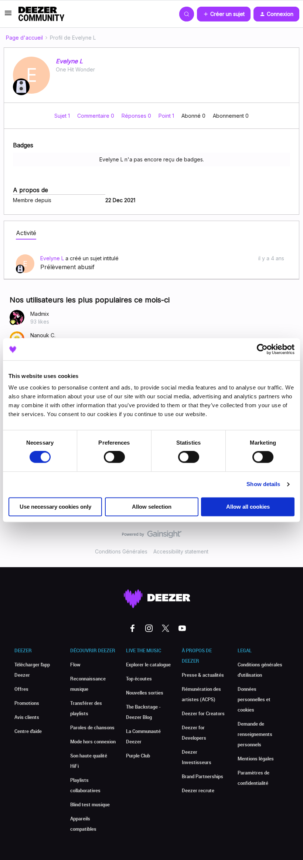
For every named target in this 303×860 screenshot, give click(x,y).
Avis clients (26, 717)
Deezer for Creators (203, 713)
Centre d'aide (28, 731)
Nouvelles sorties (144, 692)
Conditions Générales (121, 551)
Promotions (26, 703)
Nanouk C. (42, 335)
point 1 (167, 116)
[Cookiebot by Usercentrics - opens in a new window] (262, 349)
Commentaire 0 (96, 116)
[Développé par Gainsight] (151, 536)
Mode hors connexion (93, 741)
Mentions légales (256, 758)
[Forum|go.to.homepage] (41, 14)
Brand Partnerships (202, 776)
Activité (26, 233)
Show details (263, 484)
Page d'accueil (24, 37)
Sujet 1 (62, 116)
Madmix (39, 314)
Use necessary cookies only (55, 506)
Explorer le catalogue (148, 664)
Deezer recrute (198, 790)
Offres (21, 689)
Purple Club (138, 755)
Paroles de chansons (92, 727)
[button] (8, 15)
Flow (75, 664)
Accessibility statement (180, 551)
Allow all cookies (248, 506)
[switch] (114, 457)
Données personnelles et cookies (254, 699)
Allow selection (151, 506)
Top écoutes (139, 678)
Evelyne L (69, 61)
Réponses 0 (137, 116)
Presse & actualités (203, 675)
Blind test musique (90, 804)
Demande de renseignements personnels (255, 734)
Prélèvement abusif (67, 267)
